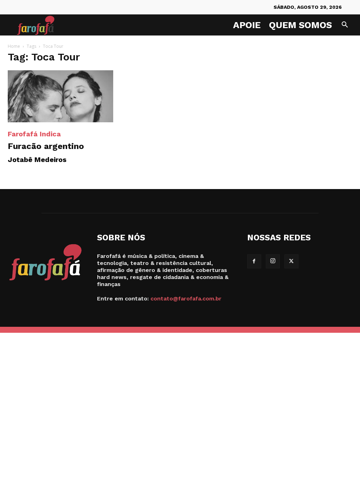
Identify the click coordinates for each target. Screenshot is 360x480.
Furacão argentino (46, 146)
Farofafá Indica (34, 134)
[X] (291, 261)
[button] (344, 25)
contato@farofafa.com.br (185, 298)
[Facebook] (254, 261)
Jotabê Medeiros (37, 159)
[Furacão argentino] (60, 96)
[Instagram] (273, 261)
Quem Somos (300, 25)
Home (14, 46)
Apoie (247, 25)
